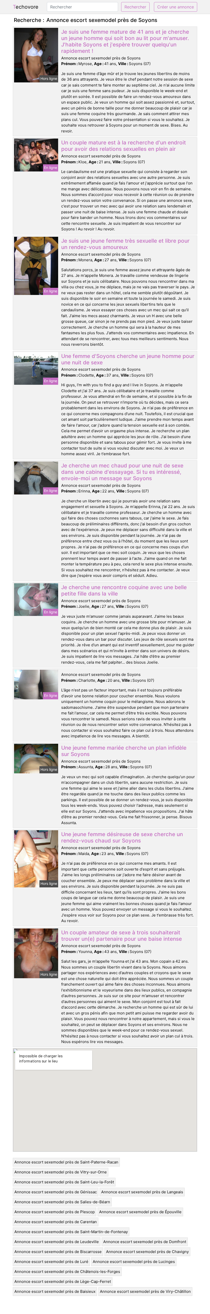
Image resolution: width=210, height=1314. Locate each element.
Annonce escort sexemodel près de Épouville (140, 1211)
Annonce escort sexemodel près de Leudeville (56, 1241)
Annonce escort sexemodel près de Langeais (142, 1191)
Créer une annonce (175, 6)
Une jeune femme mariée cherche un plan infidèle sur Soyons (123, 751)
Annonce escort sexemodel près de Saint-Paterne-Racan (66, 1162)
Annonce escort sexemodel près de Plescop (54, 1211)
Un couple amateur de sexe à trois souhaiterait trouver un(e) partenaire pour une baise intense (121, 935)
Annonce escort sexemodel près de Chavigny (147, 1251)
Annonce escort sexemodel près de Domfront (144, 1241)
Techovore (25, 7)
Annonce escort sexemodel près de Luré (51, 1261)
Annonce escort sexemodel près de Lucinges (134, 1261)
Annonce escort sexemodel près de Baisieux (55, 1291)
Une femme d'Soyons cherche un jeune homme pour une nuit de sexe (127, 359)
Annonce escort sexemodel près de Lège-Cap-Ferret (62, 1281)
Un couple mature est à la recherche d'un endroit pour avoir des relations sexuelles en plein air (123, 145)
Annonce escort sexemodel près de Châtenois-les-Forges (67, 1271)
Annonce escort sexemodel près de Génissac (55, 1191)
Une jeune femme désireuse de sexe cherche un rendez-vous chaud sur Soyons (122, 837)
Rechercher (135, 6)
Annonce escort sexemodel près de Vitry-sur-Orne (60, 1172)
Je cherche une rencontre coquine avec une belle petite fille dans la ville (124, 590)
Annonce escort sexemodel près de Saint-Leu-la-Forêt (64, 1182)
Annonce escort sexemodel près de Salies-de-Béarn (62, 1201)
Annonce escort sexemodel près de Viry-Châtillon (145, 1291)
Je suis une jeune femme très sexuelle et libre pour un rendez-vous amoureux (125, 244)
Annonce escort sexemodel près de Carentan (55, 1221)
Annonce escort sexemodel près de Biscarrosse (58, 1251)
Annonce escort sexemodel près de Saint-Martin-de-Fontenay (71, 1231)
